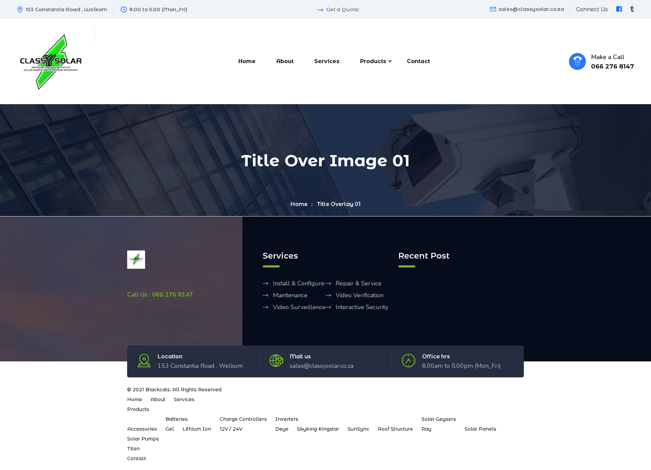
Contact (418, 61)
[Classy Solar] (51, 61)
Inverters (286, 419)
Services (326, 61)
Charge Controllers (243, 419)
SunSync (358, 429)
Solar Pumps (143, 439)
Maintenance (290, 295)
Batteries (176, 419)
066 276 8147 (612, 66)
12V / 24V (231, 429)
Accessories (142, 429)
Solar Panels (480, 429)
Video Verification (359, 295)
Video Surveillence (299, 307)
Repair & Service (358, 283)
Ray (426, 429)
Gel (169, 429)
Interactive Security (362, 307)
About (285, 61)
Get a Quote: (343, 9)
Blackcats (157, 390)
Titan (133, 449)
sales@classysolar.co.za (531, 9)
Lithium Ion (196, 429)
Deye (282, 429)
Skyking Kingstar (318, 429)
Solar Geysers (438, 419)
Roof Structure (395, 429)
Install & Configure (298, 283)
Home (247, 61)
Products (373, 61)
